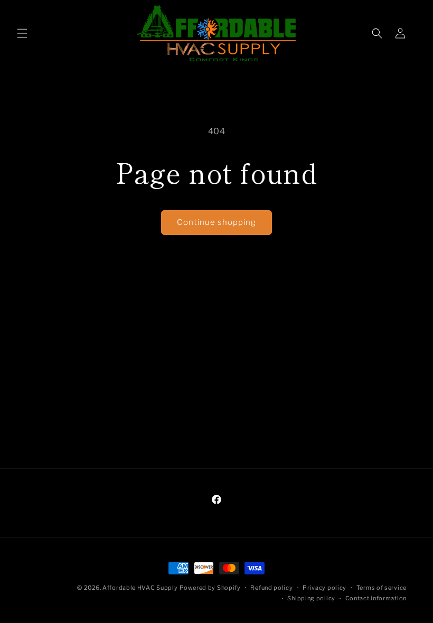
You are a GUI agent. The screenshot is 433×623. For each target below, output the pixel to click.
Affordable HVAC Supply (139, 587)
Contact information (376, 598)
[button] (22, 33)
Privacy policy (324, 587)
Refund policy (271, 587)
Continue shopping (216, 222)
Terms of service (381, 587)
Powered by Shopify (210, 587)
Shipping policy (311, 598)
